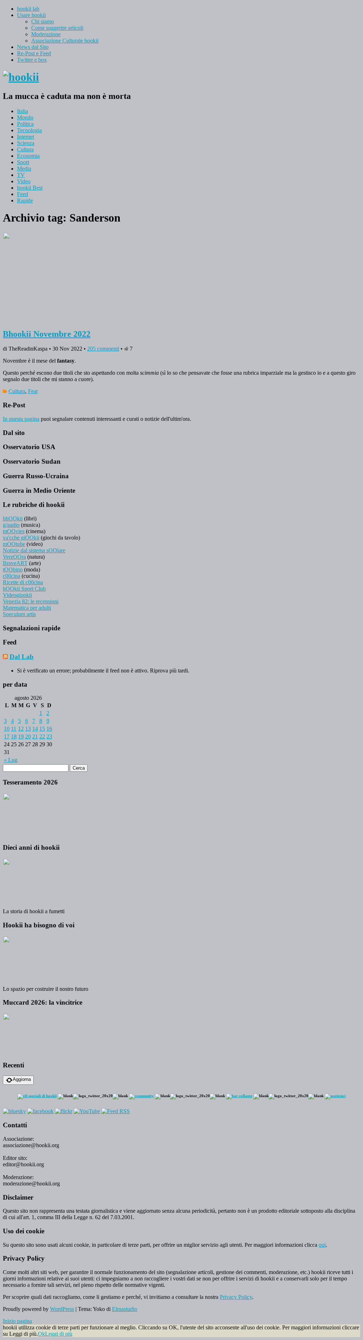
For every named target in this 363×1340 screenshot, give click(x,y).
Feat (33, 391)
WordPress (62, 1309)
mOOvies (13, 531)
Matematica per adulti (27, 608)
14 (35, 729)
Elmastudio (124, 1309)
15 (42, 729)
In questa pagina (21, 419)
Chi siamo (42, 21)
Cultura (25, 149)
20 (28, 736)
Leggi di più (58, 1334)
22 (42, 736)
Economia (28, 156)
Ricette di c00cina (23, 582)
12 (21, 729)
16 (49, 729)
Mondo (25, 118)
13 (28, 729)
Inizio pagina (17, 1321)
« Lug (10, 760)
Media (24, 169)
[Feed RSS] (115, 1111)
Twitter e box (32, 60)
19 (21, 736)
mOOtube (14, 544)
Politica (25, 124)
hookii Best (30, 188)
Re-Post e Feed (34, 53)
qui (322, 1245)
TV (21, 175)
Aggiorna (22, 1079)
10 (7, 729)
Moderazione (46, 34)
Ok (41, 1334)
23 (49, 736)
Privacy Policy (236, 1297)
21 (35, 736)
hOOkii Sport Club (24, 589)
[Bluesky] (14, 1111)
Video (23, 181)
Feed (22, 194)
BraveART (15, 563)
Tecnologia (29, 130)
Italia (22, 111)
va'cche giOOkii (21, 538)
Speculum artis (19, 614)
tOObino (13, 569)
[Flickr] (63, 1111)
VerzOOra (14, 557)
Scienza (25, 143)
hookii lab (28, 9)
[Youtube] (87, 1111)
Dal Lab (22, 656)
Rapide (25, 200)
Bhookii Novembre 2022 (46, 334)
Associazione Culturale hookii (65, 41)
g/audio (11, 525)
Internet (25, 137)
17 (7, 736)
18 (14, 736)
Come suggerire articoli (57, 28)
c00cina (11, 576)
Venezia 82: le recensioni (30, 601)
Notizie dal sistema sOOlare (34, 550)
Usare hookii (31, 15)
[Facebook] (40, 1111)
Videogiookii (17, 595)
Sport (23, 162)
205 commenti (103, 349)
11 (13, 729)
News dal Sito (33, 47)
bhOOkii (13, 518)
